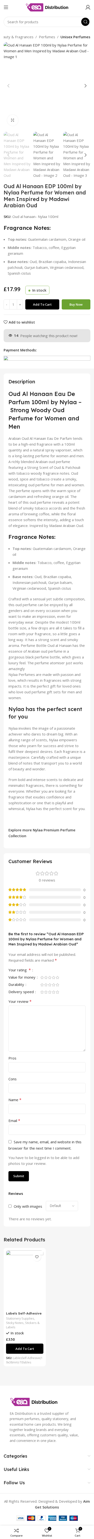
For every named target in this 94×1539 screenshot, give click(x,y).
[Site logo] (47, 6)
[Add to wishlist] (37, 1257)
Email (14, 1120)
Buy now (76, 304)
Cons (12, 1078)
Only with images (28, 1206)
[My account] (88, 7)
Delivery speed (21, 992)
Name (14, 1099)
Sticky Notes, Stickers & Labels (23, 1325)
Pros (12, 1058)
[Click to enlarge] (12, 120)
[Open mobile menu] (6, 7)
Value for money (22, 977)
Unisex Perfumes (75, 36)
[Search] (85, 22)
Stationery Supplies (20, 1318)
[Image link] (34, 1401)
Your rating (19, 970)
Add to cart (42, 304)
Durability (16, 985)
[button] (8, 86)
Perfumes (47, 36)
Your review (20, 1001)
